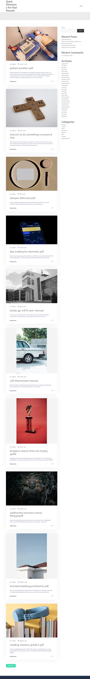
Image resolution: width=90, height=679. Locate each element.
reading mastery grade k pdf (27, 644)
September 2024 (66, 106)
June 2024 (64, 112)
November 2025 (66, 79)
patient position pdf (21, 68)
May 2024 (64, 114)
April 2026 (64, 69)
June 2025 (64, 89)
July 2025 (64, 87)
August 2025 (65, 85)
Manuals (64, 132)
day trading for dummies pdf (27, 251)
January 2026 (65, 75)
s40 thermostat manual (24, 380)
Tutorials (64, 136)
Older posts (11, 666)
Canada (64, 126)
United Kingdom (66, 138)
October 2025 (65, 81)
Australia (64, 124)
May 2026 (64, 67)
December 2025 (66, 77)
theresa (14, 64)
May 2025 (64, 91)
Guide (63, 128)
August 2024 (65, 108)
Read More (13, 81)
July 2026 (64, 65)
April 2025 (64, 93)
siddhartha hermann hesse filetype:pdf (26, 514)
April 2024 (64, 116)
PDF (63, 134)
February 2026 (65, 73)
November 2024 (66, 103)
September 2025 (66, 83)
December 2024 (66, 101)
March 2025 (64, 95)
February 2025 (65, 97)
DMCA (81, 6)
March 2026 (64, 71)
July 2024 (64, 110)
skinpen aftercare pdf (22, 198)
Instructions (64, 130)
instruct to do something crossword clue (31, 136)
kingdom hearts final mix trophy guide (29, 452)
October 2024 (65, 105)
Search (63, 27)
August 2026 (65, 63)
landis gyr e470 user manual (27, 310)
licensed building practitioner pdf (29, 586)
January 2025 (65, 99)
